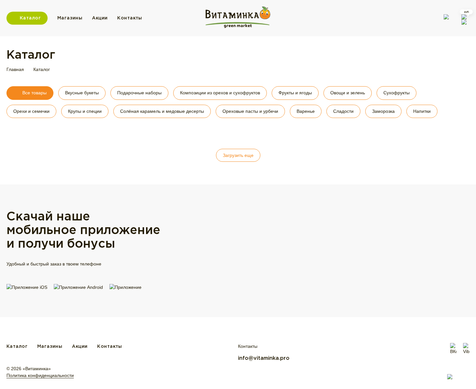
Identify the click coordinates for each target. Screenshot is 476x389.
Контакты (129, 18)
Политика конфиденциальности (40, 375)
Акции (100, 18)
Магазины (69, 18)
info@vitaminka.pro (263, 358)
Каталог (30, 18)
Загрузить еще (238, 155)
